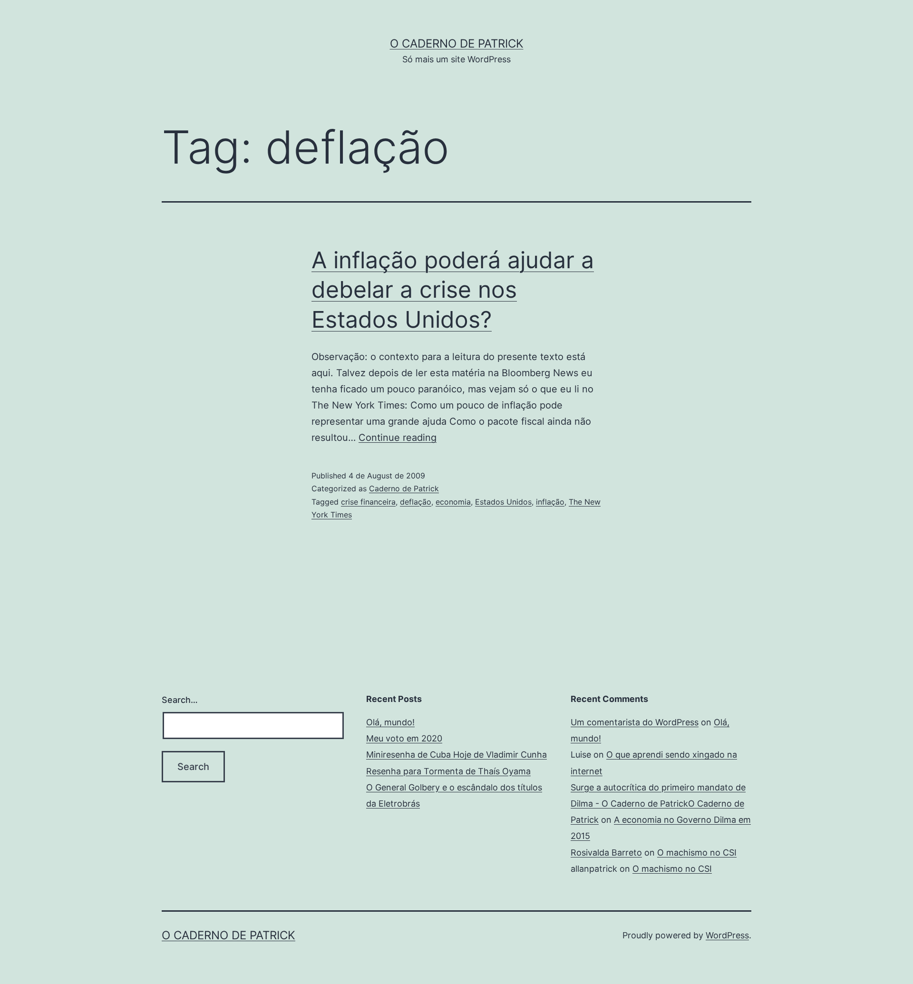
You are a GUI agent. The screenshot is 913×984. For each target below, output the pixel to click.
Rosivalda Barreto (606, 852)
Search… (180, 700)
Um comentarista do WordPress (635, 722)
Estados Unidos (503, 502)
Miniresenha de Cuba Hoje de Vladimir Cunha (456, 755)
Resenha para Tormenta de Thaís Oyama (448, 771)
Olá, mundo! (390, 722)
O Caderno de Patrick (457, 43)
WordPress (727, 935)
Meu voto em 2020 (404, 738)
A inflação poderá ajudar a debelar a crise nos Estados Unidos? (452, 289)
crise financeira (368, 502)
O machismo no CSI (697, 852)
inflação (550, 502)
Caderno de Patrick (404, 488)
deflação (415, 502)
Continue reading (398, 437)
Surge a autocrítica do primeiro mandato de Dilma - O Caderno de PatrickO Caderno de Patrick (658, 803)
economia (453, 502)
